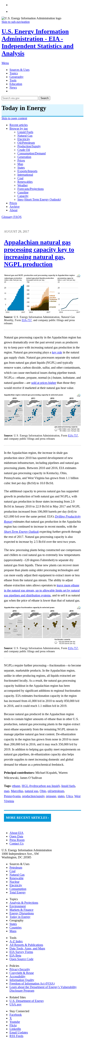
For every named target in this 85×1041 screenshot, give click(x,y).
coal (20, 178)
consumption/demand (31, 153)
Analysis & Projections (23, 902)
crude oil (23, 149)
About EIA (16, 832)
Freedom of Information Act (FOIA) (32, 983)
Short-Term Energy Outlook (21, 531)
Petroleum (15, 867)
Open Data (16, 836)
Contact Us (16, 843)
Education (15, 84)
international (25, 174)
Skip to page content (14, 118)
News (13, 87)
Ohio (43, 791)
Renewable (16, 878)
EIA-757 (27, 320)
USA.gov (15, 1004)
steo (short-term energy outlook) (39, 199)
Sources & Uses (19, 69)
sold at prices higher (43, 382)
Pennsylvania (12, 796)
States (13, 924)
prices (21, 160)
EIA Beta (15, 955)
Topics (13, 73)
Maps (12, 931)
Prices (13, 203)
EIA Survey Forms (21, 952)
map (20, 164)
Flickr (13, 1025)
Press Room (17, 840)
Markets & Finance (21, 909)
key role (57, 352)
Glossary (7, 217)
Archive (14, 206)
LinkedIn (15, 1029)
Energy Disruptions (21, 913)
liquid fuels (25, 132)
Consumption (17, 889)
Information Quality (21, 980)
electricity (23, 139)
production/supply (29, 146)
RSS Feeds (16, 1036)
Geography (16, 76)
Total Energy (17, 892)
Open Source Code (21, 959)
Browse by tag (18, 128)
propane (51, 796)
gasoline (22, 192)
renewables (25, 181)
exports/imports (27, 171)
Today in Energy (19, 917)
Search (45, 98)
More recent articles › (27, 817)
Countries (15, 927)
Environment (17, 906)
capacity (22, 196)
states (21, 167)
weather (22, 185)
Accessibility (17, 976)
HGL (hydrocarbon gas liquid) (41, 786)
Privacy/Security (19, 969)
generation (24, 157)
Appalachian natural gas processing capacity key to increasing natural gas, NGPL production (39, 253)
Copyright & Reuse (21, 973)
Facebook (15, 1014)
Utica (69, 796)
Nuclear (14, 881)
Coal (12, 871)
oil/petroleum (26, 142)
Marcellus (17, 791)
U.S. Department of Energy (26, 1001)
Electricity (15, 885)
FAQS (17, 217)
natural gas (24, 135)
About (13, 210)
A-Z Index (16, 941)
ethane (16, 786)
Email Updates (18, 1032)
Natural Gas (17, 874)
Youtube (14, 1021)
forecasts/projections (30, 189)
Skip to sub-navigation (16, 21)
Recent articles (18, 125)
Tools (12, 80)
